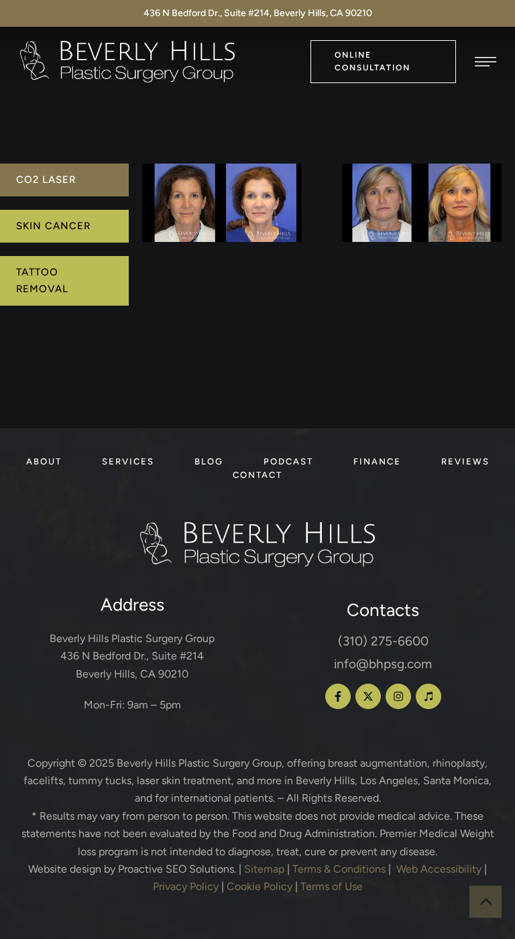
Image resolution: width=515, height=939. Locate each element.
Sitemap (264, 869)
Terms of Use (331, 886)
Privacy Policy (186, 886)
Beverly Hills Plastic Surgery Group (199, 763)
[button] (383, 61)
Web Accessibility (438, 869)
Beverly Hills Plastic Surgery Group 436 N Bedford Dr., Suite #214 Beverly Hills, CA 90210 (132, 656)
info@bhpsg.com (383, 664)
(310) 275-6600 (383, 641)
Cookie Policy (259, 886)
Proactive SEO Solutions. (177, 869)
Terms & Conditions (339, 869)
